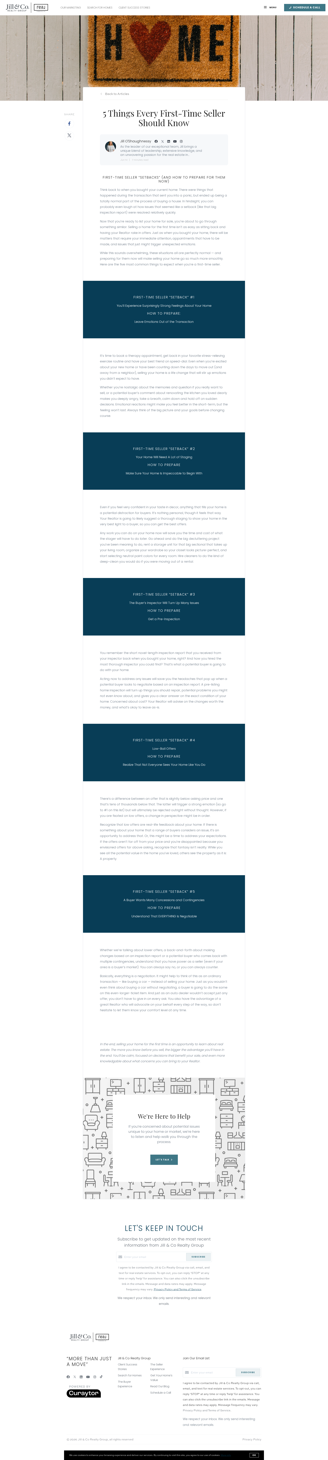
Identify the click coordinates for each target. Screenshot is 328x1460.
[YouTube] (88, 1377)
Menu (273, 7)
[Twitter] (74, 1377)
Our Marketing (70, 8)
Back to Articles (117, 94)
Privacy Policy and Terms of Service (177, 1289)
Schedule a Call (160, 1393)
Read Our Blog (159, 1386)
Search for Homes (99, 8)
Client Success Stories (134, 8)
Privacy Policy (251, 1439)
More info (226, 1455)
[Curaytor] (84, 1397)
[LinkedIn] (81, 1377)
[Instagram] (94, 1377)
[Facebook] (68, 1377)
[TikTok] (101, 1377)
